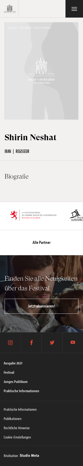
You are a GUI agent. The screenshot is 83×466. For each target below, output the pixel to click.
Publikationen (12, 418)
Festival (9, 372)
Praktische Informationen (21, 391)
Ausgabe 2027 (13, 363)
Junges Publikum (15, 381)
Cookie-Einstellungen (17, 437)
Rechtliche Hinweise (17, 428)
